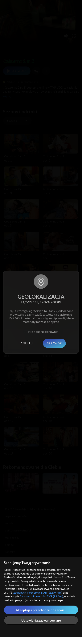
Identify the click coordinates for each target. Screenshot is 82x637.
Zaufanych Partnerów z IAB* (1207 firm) (37, 592)
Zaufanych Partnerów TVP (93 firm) (41, 596)
